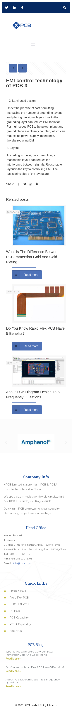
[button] (64, 7)
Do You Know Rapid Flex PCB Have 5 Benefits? (35, 667)
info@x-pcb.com (23, 563)
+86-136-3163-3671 (20, 553)
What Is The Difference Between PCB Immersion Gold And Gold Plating (32, 257)
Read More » (13, 658)
